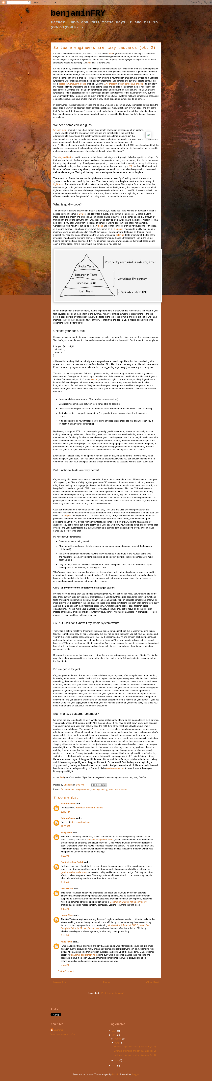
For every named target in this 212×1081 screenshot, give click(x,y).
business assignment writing (100, 839)
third (61, 777)
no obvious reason (115, 768)
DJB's (82, 214)
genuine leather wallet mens (74, 872)
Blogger (135, 1074)
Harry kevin (66, 832)
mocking (95, 789)
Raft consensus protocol (131, 84)
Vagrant (67, 515)
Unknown (58, 1030)
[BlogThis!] (95, 785)
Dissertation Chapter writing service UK (128, 902)
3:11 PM (65, 935)
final (89, 62)
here (110, 53)
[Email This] (92, 785)
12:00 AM (65, 826)
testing (104, 789)
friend (100, 226)
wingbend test (64, 157)
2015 (114, 1035)
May (117, 1060)
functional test (68, 789)
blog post (118, 229)
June (117, 1043)
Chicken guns (59, 130)
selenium (120, 235)
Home (106, 982)
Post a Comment (65, 971)
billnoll (115, 1074)
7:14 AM (65, 882)
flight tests (58, 184)
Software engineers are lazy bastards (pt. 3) (135, 1046)
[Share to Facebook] (102, 785)
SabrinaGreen (68, 803)
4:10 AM (65, 856)
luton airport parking (80, 822)
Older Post (152, 982)
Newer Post (60, 982)
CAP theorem (110, 84)
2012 (114, 1065)
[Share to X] (98, 785)
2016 (114, 1031)
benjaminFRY (78, 13)
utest (111, 789)
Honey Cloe (67, 915)
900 (130, 166)
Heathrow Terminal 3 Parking (89, 807)
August (118, 1038)
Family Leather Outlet (72, 862)
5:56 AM (65, 965)
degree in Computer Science (72, 84)
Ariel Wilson (67, 888)
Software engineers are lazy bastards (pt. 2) (135, 1051)
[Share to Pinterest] (105, 785)
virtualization (121, 789)
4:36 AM (65, 909)
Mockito (94, 379)
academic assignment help (84, 955)
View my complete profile (63, 1034)
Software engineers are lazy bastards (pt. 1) (135, 1055)
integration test (83, 789)
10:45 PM (65, 812)
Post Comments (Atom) (112, 993)
